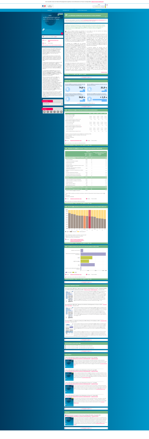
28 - (78, 416)
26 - (77, 383)
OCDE (49, 41)
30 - (77, 396)
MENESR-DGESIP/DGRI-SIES (53, 40)
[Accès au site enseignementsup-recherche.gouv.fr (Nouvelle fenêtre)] (47, 6)
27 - (77, 358)
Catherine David (104, 72)
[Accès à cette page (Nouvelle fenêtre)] (69, 363)
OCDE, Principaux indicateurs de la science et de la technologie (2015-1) (77, 240)
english (55, 36)
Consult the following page (86, 377)
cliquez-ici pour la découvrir (97, 1)
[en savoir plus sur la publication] (52, 23)
